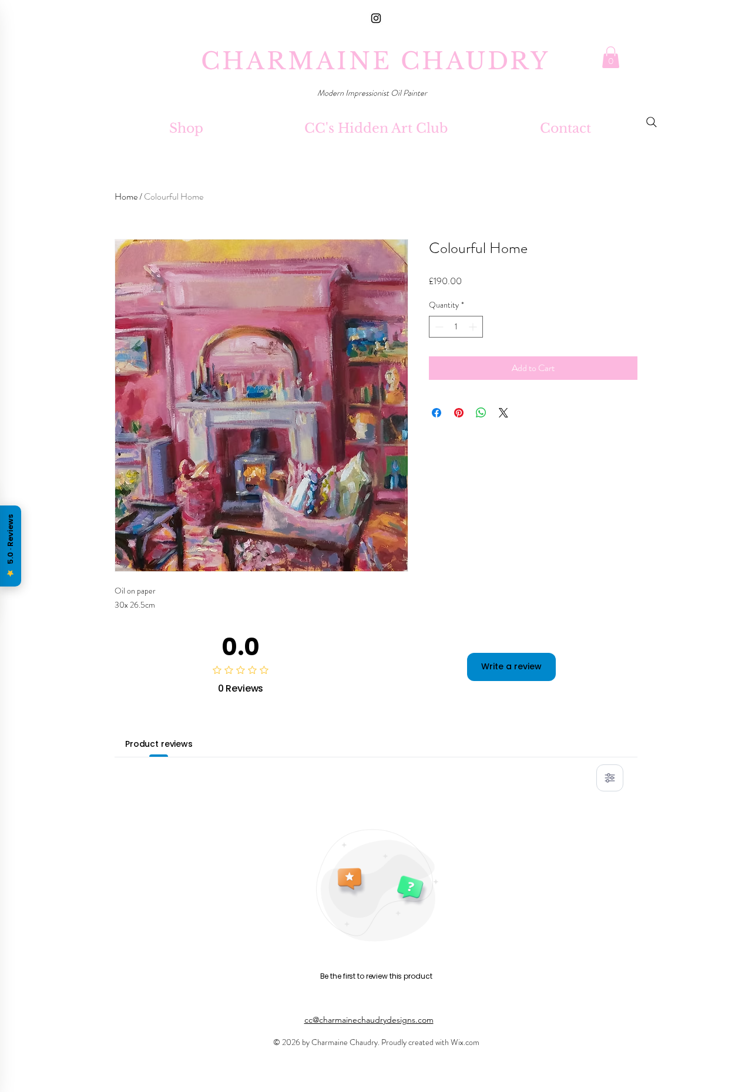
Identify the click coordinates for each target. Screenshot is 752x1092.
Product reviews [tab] (159, 744)
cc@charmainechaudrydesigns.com (369, 1020)
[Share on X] (503, 413)
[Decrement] (438, 326)
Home (126, 196)
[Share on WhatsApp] (481, 413)
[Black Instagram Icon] (376, 18)
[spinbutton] (455, 326)
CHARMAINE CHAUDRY (375, 61)
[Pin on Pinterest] (459, 413)
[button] (611, 57)
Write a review (511, 666)
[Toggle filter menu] (609, 777)
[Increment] (473, 326)
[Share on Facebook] (436, 413)
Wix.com (465, 1042)
